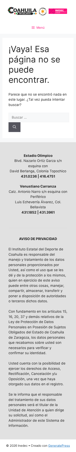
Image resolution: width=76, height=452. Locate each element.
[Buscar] (14, 127)
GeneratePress (59, 446)
